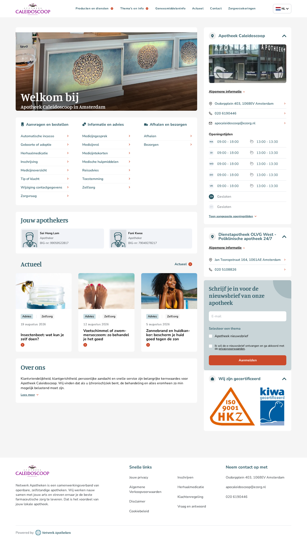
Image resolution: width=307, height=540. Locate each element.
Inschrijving (29, 161)
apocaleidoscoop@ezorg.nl (235, 123)
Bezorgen (151, 144)
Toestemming (92, 179)
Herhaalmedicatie (34, 153)
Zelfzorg (88, 187)
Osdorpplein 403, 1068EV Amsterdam (244, 103)
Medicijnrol (90, 144)
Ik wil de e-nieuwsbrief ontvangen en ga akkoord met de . (249, 347)
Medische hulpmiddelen (100, 161)
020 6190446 (225, 113)
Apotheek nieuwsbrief (231, 336)
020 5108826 (225, 269)
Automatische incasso (37, 136)
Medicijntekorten (95, 153)
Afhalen (150, 136)
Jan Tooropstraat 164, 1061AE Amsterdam (248, 259)
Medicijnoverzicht (34, 170)
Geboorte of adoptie (36, 144)
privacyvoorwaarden (232, 349)
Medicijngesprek (94, 136)
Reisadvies (90, 170)
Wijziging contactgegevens (41, 187)
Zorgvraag (29, 196)
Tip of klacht (30, 179)
